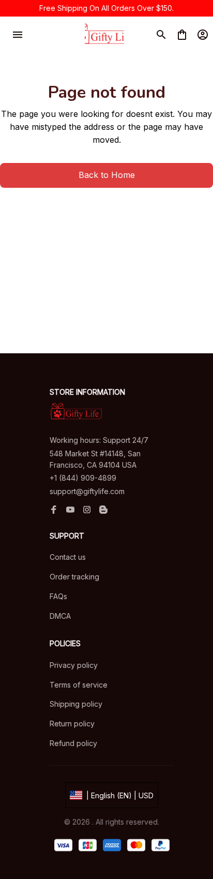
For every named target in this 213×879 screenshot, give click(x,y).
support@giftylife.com (87, 491)
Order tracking (74, 576)
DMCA (60, 616)
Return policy (72, 723)
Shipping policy (76, 703)
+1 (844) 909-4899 (83, 477)
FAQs (58, 596)
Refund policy (73, 743)
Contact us (68, 557)
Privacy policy (74, 665)
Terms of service (79, 684)
